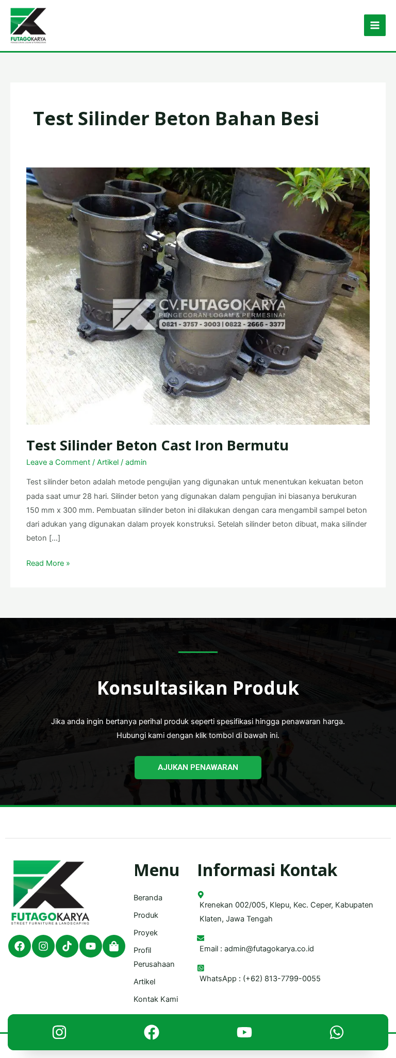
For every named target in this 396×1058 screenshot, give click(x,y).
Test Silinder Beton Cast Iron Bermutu (157, 445)
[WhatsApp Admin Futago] (336, 1035)
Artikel (108, 462)
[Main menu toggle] (375, 25)
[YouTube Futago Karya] (244, 1035)
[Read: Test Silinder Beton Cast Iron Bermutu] (198, 295)
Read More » (48, 562)
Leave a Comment (58, 462)
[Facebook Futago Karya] (151, 1035)
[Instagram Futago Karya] (59, 1035)
